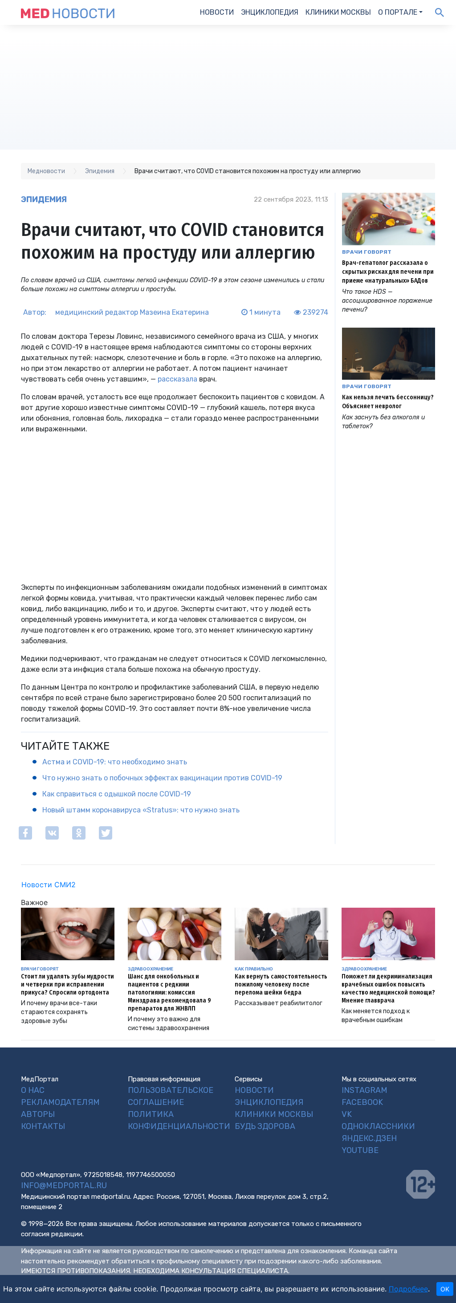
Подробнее (408, 1288)
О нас (33, 1090)
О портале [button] (397, 12)
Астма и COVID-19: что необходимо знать (114, 762)
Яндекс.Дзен (369, 1138)
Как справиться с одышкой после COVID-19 (116, 794)
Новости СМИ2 (48, 884)
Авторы (38, 1114)
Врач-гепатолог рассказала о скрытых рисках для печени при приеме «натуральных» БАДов (388, 271)
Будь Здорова (265, 1126)
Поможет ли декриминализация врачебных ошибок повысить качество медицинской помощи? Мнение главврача (388, 988)
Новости (217, 12)
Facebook (362, 1102)
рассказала (177, 379)
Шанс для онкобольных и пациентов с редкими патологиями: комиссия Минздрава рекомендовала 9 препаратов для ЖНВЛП (169, 992)
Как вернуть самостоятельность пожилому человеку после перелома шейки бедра (281, 984)
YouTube (360, 1150)
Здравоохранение (150, 968)
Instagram (364, 1090)
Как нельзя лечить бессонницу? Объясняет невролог (388, 402)
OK (444, 1289)
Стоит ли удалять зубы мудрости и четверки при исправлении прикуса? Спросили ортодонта (67, 984)
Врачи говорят (366, 252)
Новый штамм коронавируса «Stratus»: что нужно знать (141, 810)
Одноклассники (378, 1126)
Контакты (43, 1126)
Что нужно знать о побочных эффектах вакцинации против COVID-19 (162, 778)
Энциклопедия (269, 12)
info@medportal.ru (64, 1185)
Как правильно (254, 968)
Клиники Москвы (338, 12)
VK (347, 1114)
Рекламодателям (60, 1102)
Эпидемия (44, 199)
